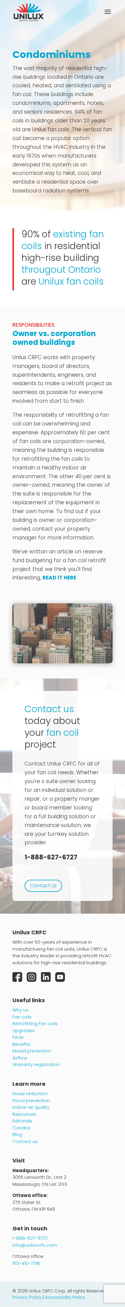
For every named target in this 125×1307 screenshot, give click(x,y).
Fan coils (22, 1017)
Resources (24, 1114)
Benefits (21, 1044)
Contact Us (43, 885)
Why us (20, 1010)
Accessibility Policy (65, 1297)
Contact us (25, 1141)
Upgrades (23, 1030)
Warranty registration (36, 1064)
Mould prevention (31, 1051)
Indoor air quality (30, 1107)
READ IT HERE (59, 577)
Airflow (19, 1058)
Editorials (22, 1121)
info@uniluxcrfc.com (34, 1245)
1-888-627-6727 (51, 857)
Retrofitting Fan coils (35, 1023)
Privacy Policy (27, 1297)
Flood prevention (31, 1100)
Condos (21, 1128)
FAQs (18, 1037)
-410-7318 (26, 1263)
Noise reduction (30, 1093)
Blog (17, 1134)
